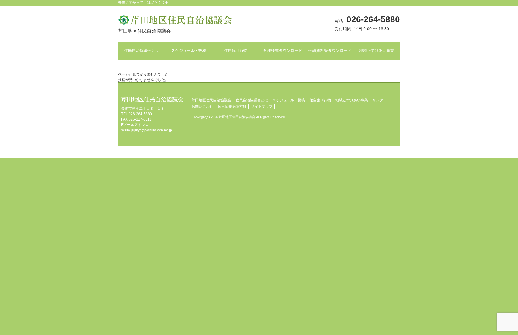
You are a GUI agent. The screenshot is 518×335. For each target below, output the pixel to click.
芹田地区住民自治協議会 (211, 100)
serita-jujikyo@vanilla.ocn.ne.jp (146, 130)
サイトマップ (261, 106)
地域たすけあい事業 (351, 100)
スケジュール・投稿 (288, 100)
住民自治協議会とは (252, 100)
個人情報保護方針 (232, 106)
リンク (377, 100)
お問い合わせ (202, 106)
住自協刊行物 (320, 100)
